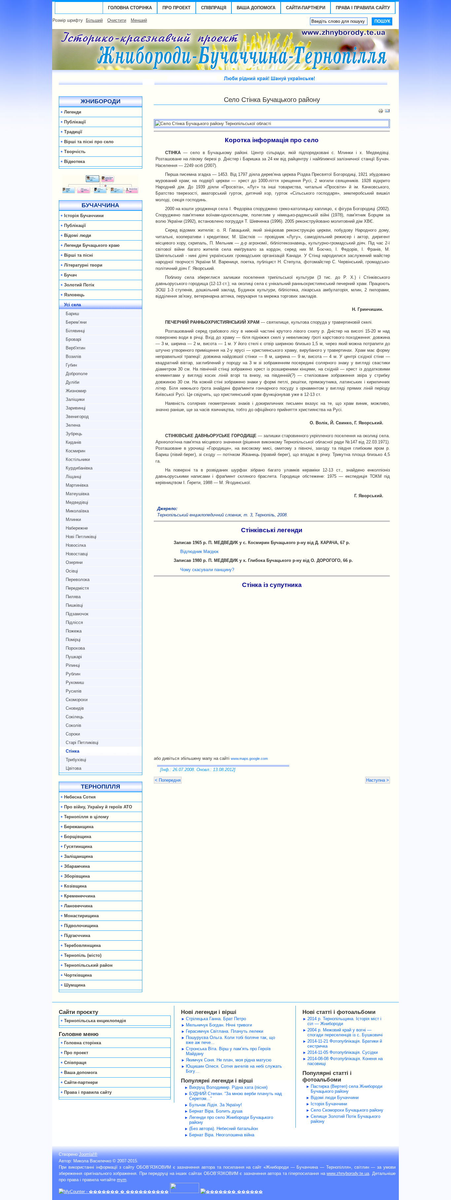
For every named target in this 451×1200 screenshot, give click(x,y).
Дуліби (72, 382)
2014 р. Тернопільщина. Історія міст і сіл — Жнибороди (344, 1021)
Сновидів (75, 708)
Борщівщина (77, 836)
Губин (71, 365)
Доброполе (76, 373)
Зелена (73, 425)
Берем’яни (76, 322)
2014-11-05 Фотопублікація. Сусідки (342, 1052)
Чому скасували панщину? (207, 569)
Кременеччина (79, 895)
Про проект (176, 7)
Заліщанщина (78, 856)
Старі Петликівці (82, 742)
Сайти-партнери (305, 7)
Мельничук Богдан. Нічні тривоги (219, 1024)
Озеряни (74, 562)
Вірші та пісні (78, 255)
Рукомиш (75, 682)
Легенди (72, 112)
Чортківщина (78, 975)
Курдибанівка (79, 468)
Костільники (78, 459)
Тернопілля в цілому (86, 816)
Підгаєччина (77, 935)
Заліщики (75, 399)
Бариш (72, 313)
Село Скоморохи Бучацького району (347, 1110)
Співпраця (213, 7)
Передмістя (77, 588)
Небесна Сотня (80, 797)
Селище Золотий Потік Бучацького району (345, 1119)
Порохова (75, 648)
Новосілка (76, 545)
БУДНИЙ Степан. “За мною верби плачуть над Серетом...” (235, 1096)
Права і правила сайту (363, 7)
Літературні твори (83, 265)
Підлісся (74, 622)
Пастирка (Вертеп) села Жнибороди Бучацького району (346, 1089)
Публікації (75, 121)
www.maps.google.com (249, 759)
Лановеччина (78, 905)
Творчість (75, 151)
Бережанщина (78, 826)
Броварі (73, 339)
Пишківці (74, 605)
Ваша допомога (256, 7)
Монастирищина (81, 915)
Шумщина (74, 985)
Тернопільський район (88, 965)
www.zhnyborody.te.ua (348, 1173)
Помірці (73, 639)
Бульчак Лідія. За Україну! (215, 1104)
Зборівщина (77, 876)
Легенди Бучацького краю (92, 245)
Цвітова (73, 768)
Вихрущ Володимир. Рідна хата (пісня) (228, 1087)
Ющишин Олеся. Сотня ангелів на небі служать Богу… (234, 1069)
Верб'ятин (75, 347)
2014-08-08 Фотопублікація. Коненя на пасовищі (345, 1061)
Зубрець (74, 433)
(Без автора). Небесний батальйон (223, 1128)
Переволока (77, 579)
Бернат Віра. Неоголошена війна (221, 1134)
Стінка (72, 751)
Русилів (74, 691)
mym (121, 1179)
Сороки (73, 733)
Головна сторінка (130, 7)
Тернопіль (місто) (82, 955)
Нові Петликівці (81, 536)
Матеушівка (77, 493)
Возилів (73, 356)
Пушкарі (74, 656)
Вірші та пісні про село (89, 141)
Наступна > (377, 780)
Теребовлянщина (82, 945)
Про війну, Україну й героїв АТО (98, 806)
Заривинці (76, 407)
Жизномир (76, 390)
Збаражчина (77, 866)
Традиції (73, 131)
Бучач (70, 275)
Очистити (116, 20)
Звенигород (77, 416)
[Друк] (380, 112)
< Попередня (168, 780)
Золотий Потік (79, 284)
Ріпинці (73, 665)
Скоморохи (76, 699)
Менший (139, 20)
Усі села (72, 304)
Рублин (73, 673)
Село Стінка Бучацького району (272, 99)
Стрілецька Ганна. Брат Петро (216, 1018)
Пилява (73, 596)
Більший (94, 20)
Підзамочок (77, 613)
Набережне (77, 528)
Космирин (75, 450)
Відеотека (74, 161)
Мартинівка (77, 485)
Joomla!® (88, 1154)
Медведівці (77, 502)
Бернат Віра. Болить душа (215, 1111)
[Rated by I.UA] (184, 1191)
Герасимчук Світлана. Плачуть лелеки (224, 1031)
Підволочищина (81, 925)
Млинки (73, 519)
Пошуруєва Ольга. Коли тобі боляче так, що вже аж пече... (230, 1040)
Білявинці (75, 330)
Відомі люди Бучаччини (335, 1097)
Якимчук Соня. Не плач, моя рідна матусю (228, 1059)
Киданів (73, 442)
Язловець (74, 294)
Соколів (73, 725)
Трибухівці (76, 759)
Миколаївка (77, 510)
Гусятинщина (78, 846)
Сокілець (75, 716)
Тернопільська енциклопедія (95, 1020)
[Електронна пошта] (387, 112)
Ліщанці (73, 476)
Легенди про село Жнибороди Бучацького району (231, 1120)
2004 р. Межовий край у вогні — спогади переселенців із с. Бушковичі (345, 1032)
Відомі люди (77, 235)
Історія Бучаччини (84, 215)
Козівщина (75, 886)
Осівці (72, 570)
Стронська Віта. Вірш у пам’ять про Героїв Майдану (228, 1051)
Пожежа (74, 631)
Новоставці (77, 553)
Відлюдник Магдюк (199, 551)
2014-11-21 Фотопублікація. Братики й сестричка (344, 1044)
